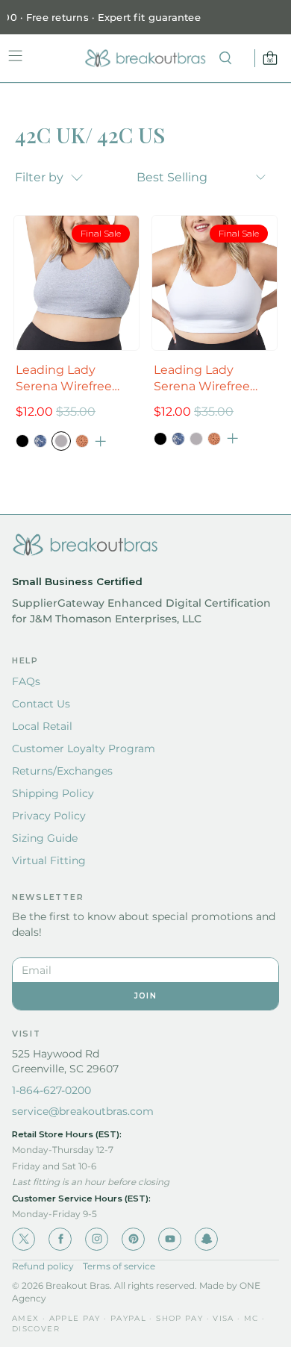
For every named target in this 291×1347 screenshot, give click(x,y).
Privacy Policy (49, 816)
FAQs (26, 681)
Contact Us (41, 704)
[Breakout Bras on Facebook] (60, 1239)
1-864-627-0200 (51, 1090)
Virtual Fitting (49, 860)
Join (145, 996)
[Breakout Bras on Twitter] (23, 1239)
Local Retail (42, 726)
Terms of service (119, 1266)
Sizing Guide (45, 838)
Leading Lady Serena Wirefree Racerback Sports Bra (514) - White (206, 379)
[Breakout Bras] (145, 58)
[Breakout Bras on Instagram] (96, 1239)
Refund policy (43, 1266)
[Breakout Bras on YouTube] (169, 1239)
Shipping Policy (53, 793)
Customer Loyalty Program (83, 748)
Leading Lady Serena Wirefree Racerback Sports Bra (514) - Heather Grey (70, 379)
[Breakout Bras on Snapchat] (206, 1239)
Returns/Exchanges (62, 771)
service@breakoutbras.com (83, 1111)
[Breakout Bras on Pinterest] (133, 1239)
